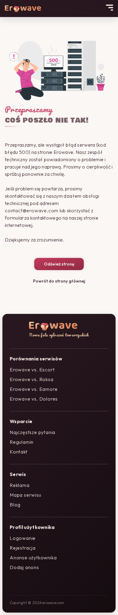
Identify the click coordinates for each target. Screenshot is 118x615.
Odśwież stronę (59, 264)
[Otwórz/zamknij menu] (109, 8)
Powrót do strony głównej (59, 281)
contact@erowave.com (31, 210)
